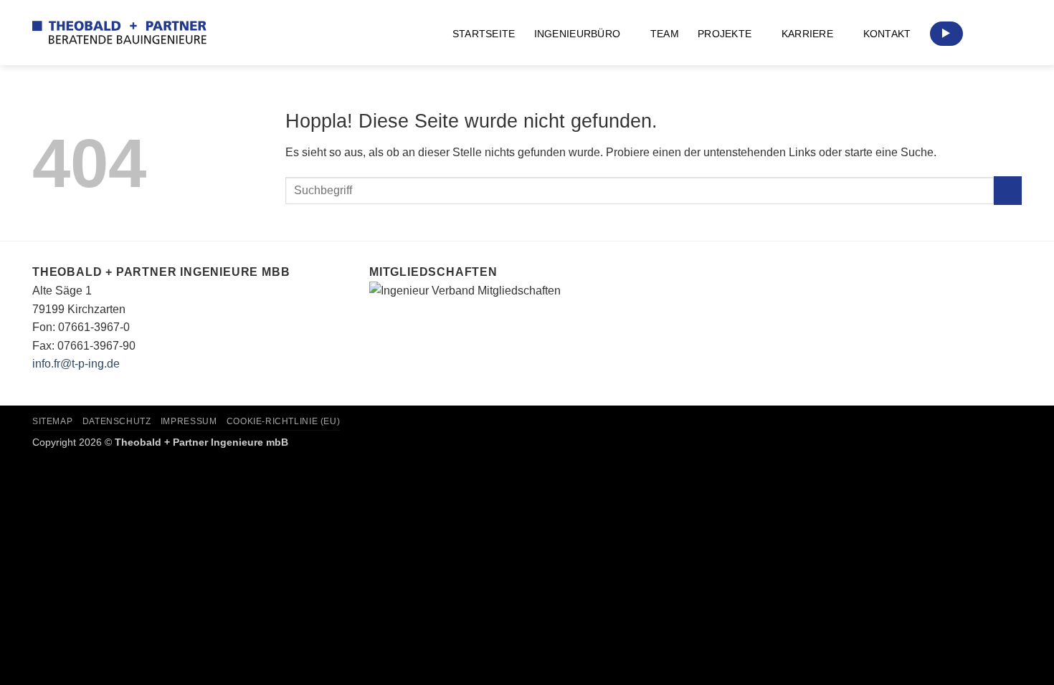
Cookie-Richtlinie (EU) (283, 421)
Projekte (724, 33)
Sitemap (52, 421)
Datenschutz (116, 421)
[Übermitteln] (1008, 190)
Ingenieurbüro (577, 33)
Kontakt (887, 33)
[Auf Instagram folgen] (981, 33)
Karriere (807, 33)
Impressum (189, 421)
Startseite (484, 33)
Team (664, 33)
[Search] (1016, 34)
